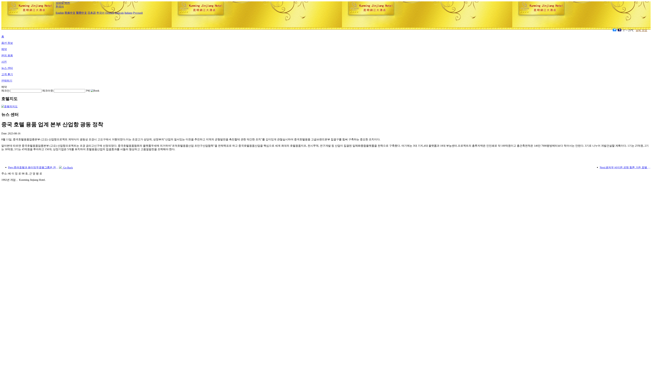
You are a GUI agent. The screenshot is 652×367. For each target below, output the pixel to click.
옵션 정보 (7, 42)
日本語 (92, 12)
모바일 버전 (63, 3)
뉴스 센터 (7, 68)
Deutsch (109, 12)
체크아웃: (48, 90)
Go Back (67, 167)
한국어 (60, 6)
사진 (4, 61)
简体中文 (70, 12)
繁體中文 (81, 12)
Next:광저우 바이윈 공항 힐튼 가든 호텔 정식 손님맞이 (625, 167)
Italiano (128, 12)
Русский (138, 12)
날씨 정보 (641, 30)
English (60, 12)
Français (119, 12)
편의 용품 (7, 55)
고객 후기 (7, 74)
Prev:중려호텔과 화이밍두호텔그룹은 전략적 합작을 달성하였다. (33, 167)
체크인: (5, 90)
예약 (4, 49)
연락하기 (6, 80)
